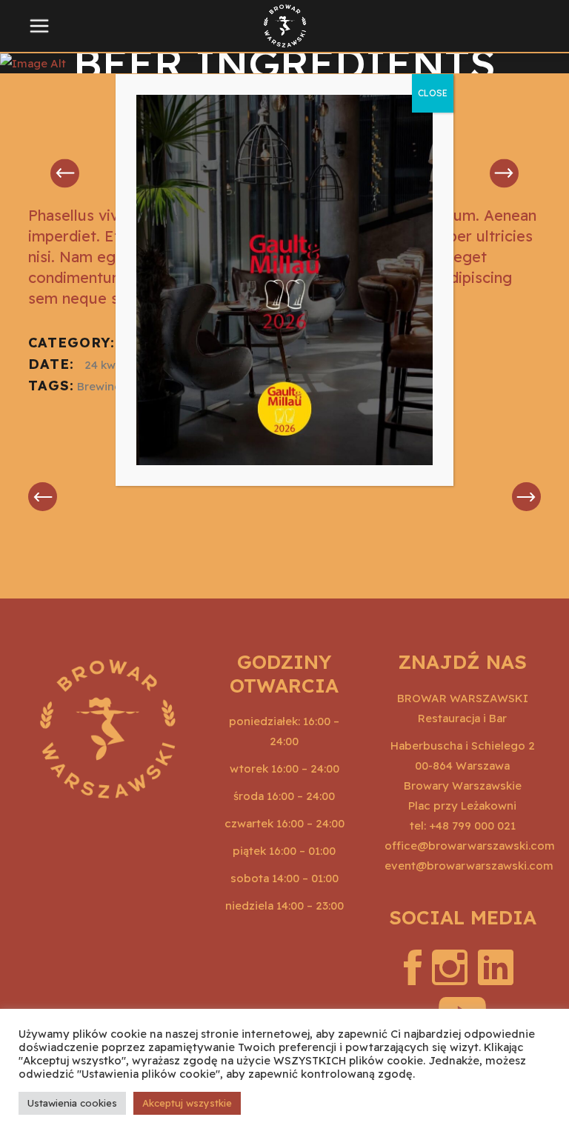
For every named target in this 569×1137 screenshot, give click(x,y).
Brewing (99, 386)
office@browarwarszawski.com (470, 845)
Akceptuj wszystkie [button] (187, 1103)
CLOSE (432, 93)
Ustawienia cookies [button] (72, 1103)
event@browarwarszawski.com (469, 865)
